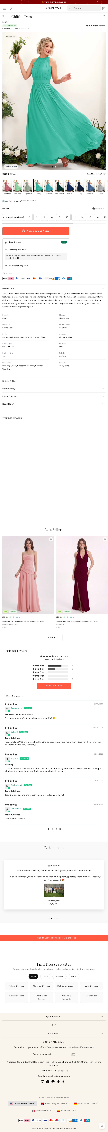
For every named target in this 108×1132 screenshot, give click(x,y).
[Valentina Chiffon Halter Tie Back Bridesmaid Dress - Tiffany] (71, 617)
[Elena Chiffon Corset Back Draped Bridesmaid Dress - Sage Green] (13, 617)
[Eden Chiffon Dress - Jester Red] (3, 505)
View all (53, 637)
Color (45, 976)
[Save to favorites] (51, 427)
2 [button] (53, 829)
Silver (100, 185)
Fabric (74, 976)
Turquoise (48, 185)
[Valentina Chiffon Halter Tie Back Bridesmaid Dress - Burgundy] (57, 617)
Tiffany (38, 185)
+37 (21, 505)
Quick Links (53, 1016)
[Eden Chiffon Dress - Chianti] (10, 505)
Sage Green (27, 185)
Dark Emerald (59, 185)
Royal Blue (69, 185)
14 (82, 217)
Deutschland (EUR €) (88, 1103)
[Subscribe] (73, 1054)
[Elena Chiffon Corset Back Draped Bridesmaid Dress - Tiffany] (17, 617)
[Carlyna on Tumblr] (63, 1082)
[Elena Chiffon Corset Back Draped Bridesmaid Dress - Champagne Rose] (3, 617)
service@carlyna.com (59, 1076)
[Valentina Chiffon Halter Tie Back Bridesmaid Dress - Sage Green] (67, 617)
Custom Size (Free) (13, 217)
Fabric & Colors (10, 396)
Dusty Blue (90, 185)
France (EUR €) (43, 1110)
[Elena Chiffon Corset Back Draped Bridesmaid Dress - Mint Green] (10, 617)
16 (90, 217)
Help (53, 1025)
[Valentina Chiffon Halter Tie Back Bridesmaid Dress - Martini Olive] (61, 617)
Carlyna (53, 1033)
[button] (91, 26)
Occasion (59, 976)
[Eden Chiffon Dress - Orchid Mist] (13, 505)
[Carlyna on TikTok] (58, 1082)
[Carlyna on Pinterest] (53, 1082)
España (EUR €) (68, 1110)
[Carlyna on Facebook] (47, 1082)
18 (97, 217)
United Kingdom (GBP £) (56, 1103)
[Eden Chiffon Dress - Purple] (17, 505)
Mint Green (17, 185)
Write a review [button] (54, 686)
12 (75, 217)
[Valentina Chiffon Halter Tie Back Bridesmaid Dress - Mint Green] (64, 617)
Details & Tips (9, 381)
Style (33, 976)
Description (8, 288)
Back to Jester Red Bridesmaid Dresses (56, 938)
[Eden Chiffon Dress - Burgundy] (7, 505)
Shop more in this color (96, 174)
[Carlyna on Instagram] (42, 1082)
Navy (80, 185)
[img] (11, 704)
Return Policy (8, 388)
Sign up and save (53, 1042)
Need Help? (8, 404)
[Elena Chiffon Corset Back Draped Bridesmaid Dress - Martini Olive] (7, 617)
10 (67, 217)
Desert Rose (7, 185)
